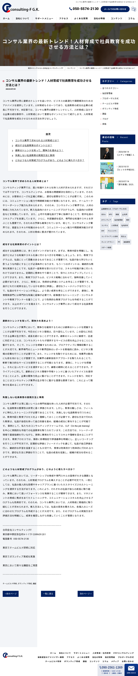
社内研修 (124, 225)
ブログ (105, 119)
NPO (110, 214)
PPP (102, 231)
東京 (127, 220)
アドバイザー (113, 231)
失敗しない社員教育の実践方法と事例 (35, 155)
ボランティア (106, 220)
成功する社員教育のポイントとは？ (33, 145)
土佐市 (124, 214)
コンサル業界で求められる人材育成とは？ (37, 140)
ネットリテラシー (108, 242)
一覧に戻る (48, 594)
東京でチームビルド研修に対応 (19, 547)
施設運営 (127, 242)
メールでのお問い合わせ (115, 9)
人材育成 (114, 225)
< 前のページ (11, 594)
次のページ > (86, 594)
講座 (34, 584)
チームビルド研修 (10, 584)
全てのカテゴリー (110, 88)
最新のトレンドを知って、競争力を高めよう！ (39, 150)
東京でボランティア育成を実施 (19, 556)
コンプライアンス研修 (109, 236)
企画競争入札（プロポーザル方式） (114, 209)
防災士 (123, 236)
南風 (117, 214)
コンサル (104, 225)
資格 (104, 124)
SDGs (103, 214)
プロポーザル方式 (110, 98)
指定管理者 (107, 93)
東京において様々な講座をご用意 (20, 565)
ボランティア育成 (25, 584)
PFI (119, 242)
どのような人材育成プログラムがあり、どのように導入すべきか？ (49, 160)
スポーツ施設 (106, 247)
